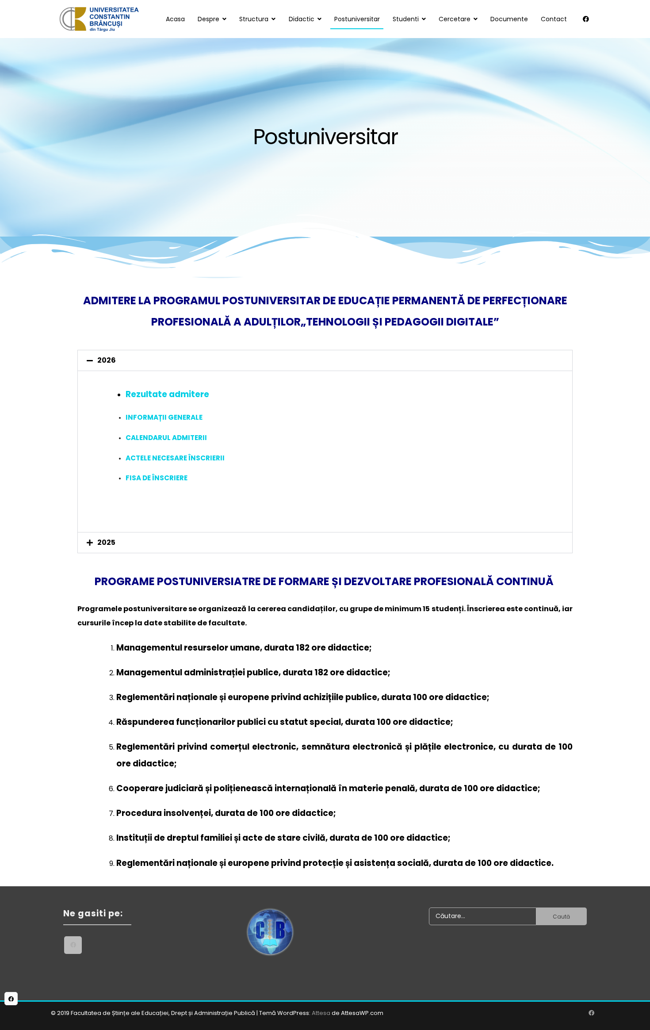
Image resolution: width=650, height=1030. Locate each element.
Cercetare (454, 19)
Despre (208, 19)
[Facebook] (586, 19)
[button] (325, 360)
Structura (253, 19)
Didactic (301, 19)
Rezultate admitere (167, 394)
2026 (106, 360)
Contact (554, 19)
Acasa (175, 19)
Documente (509, 19)
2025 (106, 542)
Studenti (406, 19)
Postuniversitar (357, 19)
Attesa (321, 1013)
